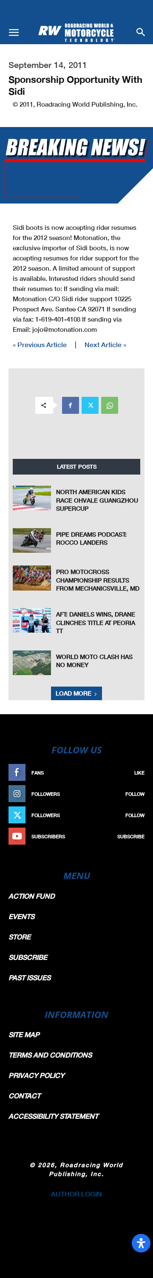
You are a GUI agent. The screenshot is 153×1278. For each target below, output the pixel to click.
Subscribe (130, 836)
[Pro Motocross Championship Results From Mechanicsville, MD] (32, 578)
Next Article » (105, 344)
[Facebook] (70, 405)
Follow (134, 794)
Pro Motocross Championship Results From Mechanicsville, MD (97, 580)
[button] (13, 32)
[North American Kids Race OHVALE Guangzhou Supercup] (32, 498)
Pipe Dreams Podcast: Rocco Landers (91, 538)
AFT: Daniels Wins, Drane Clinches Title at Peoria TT (95, 622)
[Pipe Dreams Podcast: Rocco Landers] (32, 540)
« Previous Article (40, 344)
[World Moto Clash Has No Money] (32, 663)
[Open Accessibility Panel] (141, 1243)
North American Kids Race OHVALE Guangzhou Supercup (97, 500)
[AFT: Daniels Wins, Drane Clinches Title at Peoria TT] (32, 620)
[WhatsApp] (109, 405)
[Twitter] (90, 405)
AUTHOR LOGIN (76, 1194)
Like (139, 772)
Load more (73, 693)
